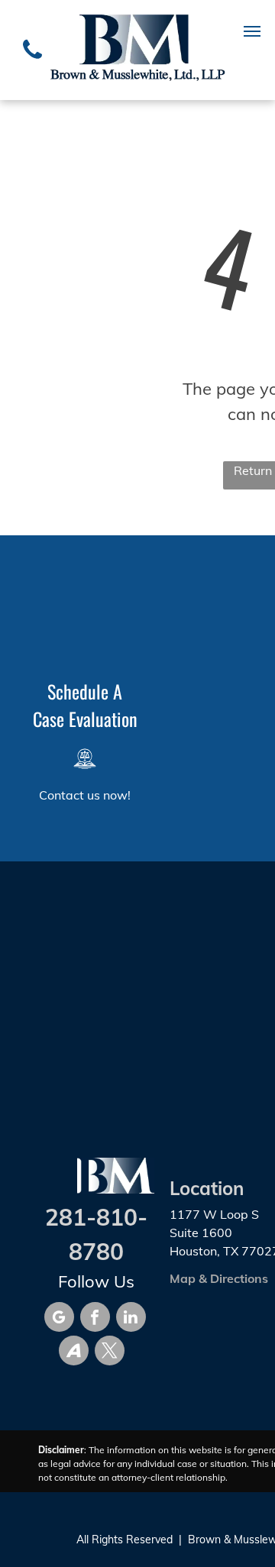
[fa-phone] (32, 63)
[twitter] (110, 1352)
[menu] (252, 31)
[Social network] (74, 1352)
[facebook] (95, 1319)
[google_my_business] (59, 1319)
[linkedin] (131, 1319)
